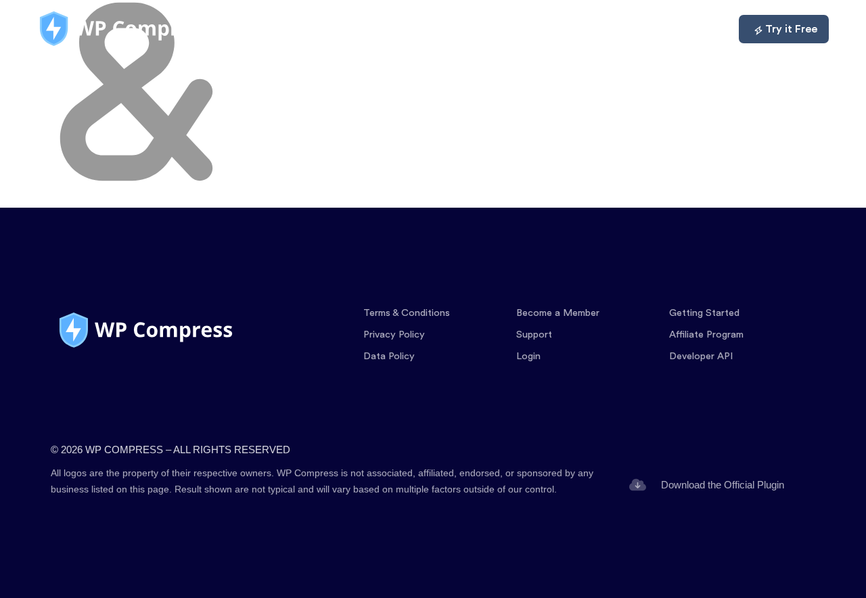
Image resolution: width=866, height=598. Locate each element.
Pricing (498, 29)
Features (429, 29)
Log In (698, 29)
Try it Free (791, 29)
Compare (568, 29)
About (637, 29)
